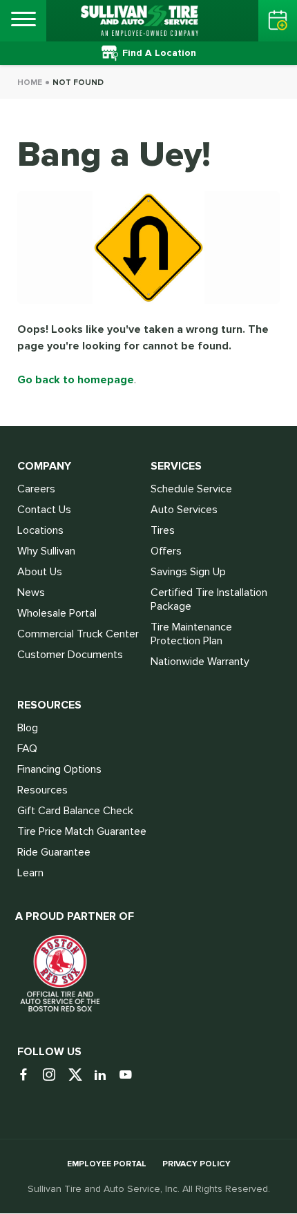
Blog (27, 728)
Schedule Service (191, 489)
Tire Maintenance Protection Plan (191, 634)
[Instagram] (54, 1075)
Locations (40, 530)
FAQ (27, 748)
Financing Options (59, 769)
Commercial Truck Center (78, 634)
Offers (166, 551)
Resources (42, 790)
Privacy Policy (196, 1164)
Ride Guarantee (53, 852)
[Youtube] (130, 1075)
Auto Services (184, 510)
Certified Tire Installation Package (209, 599)
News (31, 592)
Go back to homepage (75, 380)
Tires (163, 530)
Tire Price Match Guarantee (81, 831)
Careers (36, 489)
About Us (39, 572)
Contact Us (44, 510)
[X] (79, 1075)
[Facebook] (28, 1075)
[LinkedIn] (105, 1075)
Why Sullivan (46, 551)
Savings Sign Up (188, 572)
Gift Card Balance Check (75, 811)
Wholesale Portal (57, 613)
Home (29, 82)
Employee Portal (106, 1164)
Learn (30, 873)
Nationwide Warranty (200, 661)
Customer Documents (70, 655)
